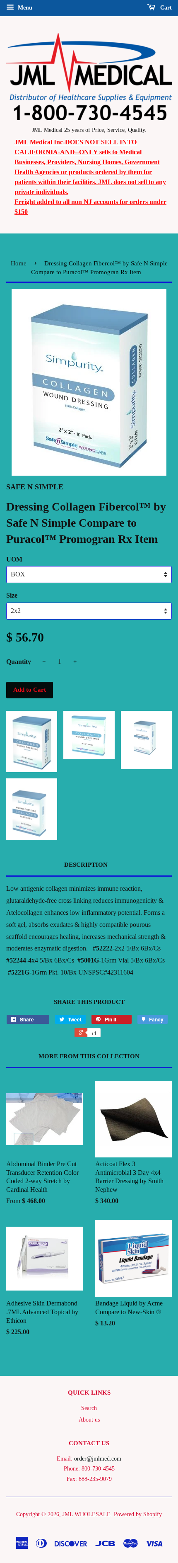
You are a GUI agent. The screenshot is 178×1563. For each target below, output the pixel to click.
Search (89, 1408)
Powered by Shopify (138, 1514)
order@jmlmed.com (97, 1459)
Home (18, 263)
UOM (14, 559)
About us (89, 1420)
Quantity (18, 661)
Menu (24, 8)
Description (86, 864)
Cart (165, 8)
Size (11, 595)
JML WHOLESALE (87, 1514)
